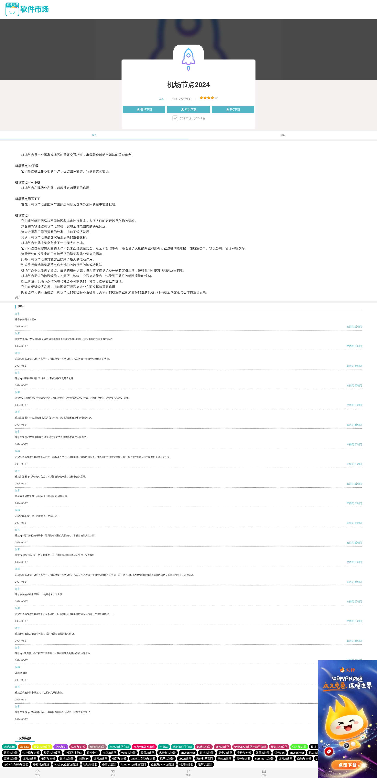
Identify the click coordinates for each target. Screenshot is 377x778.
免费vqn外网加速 (144, 746)
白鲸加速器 (304, 758)
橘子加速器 (167, 758)
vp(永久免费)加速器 (143, 758)
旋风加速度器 (42, 746)
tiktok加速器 (97, 746)
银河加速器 (207, 752)
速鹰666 (84, 758)
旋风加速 (60, 746)
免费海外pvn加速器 (163, 764)
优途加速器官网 (182, 746)
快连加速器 (299, 746)
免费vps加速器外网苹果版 (250, 746)
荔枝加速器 (11, 758)
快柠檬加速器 (31, 752)
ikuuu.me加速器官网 (133, 764)
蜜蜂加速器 (225, 758)
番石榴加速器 (41, 764)
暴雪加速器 (147, 752)
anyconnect (188, 752)
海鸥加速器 (109, 752)
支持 (349, 326)
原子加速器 (225, 752)
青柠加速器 (244, 752)
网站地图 (9, 746)
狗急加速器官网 (119, 746)
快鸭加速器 (11, 752)
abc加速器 (185, 758)
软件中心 (92, 752)
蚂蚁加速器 (316, 752)
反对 (357, 326)
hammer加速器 (264, 758)
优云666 (280, 752)
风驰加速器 (204, 746)
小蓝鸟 (164, 746)
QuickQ (24, 746)
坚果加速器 (78, 746)
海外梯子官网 (204, 758)
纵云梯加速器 (167, 752)
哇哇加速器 (90, 764)
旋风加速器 (222, 746)
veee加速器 (128, 752)
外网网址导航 (73, 752)
